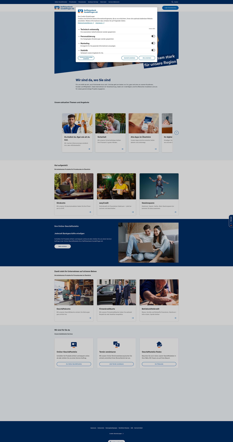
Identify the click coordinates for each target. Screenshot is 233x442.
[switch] (153, 36)
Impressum (99, 23)
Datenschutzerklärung (85, 23)
